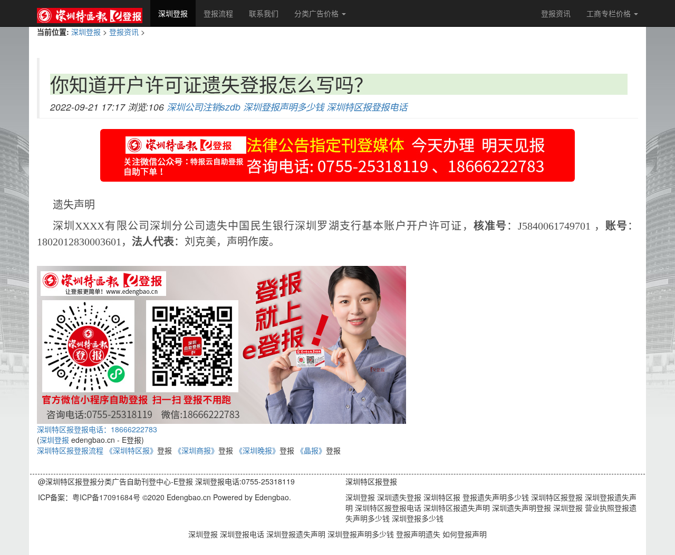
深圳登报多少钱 (416, 518)
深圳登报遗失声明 (296, 534)
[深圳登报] (89, 13)
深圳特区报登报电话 (366, 106)
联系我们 (263, 13)
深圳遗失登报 (398, 497)
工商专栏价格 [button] (609, 13)
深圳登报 (177, 12)
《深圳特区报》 (131, 450)
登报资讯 (556, 13)
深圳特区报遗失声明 (455, 507)
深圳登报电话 (243, 534)
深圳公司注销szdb (203, 106)
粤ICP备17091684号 (106, 497)
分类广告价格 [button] (317, 13)
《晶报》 (311, 450)
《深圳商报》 (196, 450)
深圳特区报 (440, 497)
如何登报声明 (464, 534)
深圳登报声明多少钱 (283, 106)
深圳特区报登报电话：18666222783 (97, 429)
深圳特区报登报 (556, 497)
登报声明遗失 (419, 534)
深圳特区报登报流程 (70, 450)
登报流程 (218, 13)
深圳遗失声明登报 (520, 507)
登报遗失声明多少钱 (494, 497)
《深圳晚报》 (257, 450)
